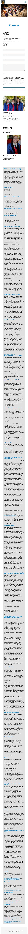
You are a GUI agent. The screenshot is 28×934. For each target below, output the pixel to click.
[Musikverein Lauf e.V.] (3, 2)
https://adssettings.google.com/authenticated (12, 879)
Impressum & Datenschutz (14, 931)
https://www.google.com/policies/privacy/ (11, 878)
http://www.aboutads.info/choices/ (10, 515)
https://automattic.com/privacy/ (14, 725)
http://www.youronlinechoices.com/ (10, 516)
